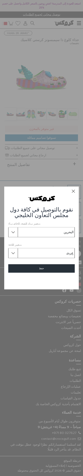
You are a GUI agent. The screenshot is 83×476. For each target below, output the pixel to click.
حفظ (41, 268)
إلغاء (42, 280)
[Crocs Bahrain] (41, 198)
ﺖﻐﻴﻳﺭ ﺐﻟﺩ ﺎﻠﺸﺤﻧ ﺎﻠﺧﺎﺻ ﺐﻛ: (24, 224)
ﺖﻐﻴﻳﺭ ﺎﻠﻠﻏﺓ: (15, 245)
